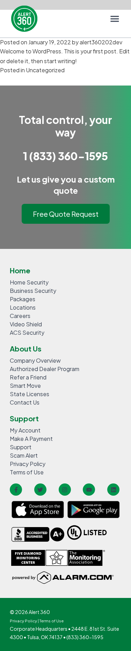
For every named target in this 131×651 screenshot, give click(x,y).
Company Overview (35, 360)
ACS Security (27, 332)
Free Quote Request (66, 213)
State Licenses (29, 394)
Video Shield (26, 324)
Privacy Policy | (24, 620)
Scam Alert (24, 455)
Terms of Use (27, 472)
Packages (22, 299)
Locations (23, 307)
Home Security (29, 282)
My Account (25, 430)
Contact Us (24, 402)
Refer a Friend (28, 377)
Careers (20, 315)
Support (20, 447)
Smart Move (25, 385)
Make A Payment (31, 438)
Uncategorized (45, 70)
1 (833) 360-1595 (65, 156)
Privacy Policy (27, 463)
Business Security (33, 290)
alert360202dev (101, 42)
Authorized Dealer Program (44, 368)
